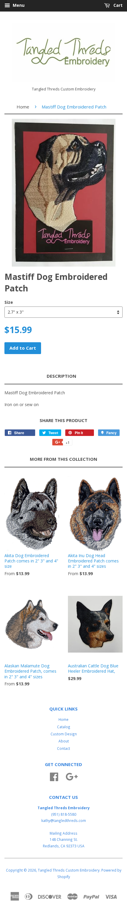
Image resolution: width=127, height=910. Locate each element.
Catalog (63, 726)
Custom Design (64, 733)
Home (23, 107)
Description (61, 376)
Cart (117, 5)
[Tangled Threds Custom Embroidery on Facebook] (54, 775)
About (63, 741)
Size (8, 302)
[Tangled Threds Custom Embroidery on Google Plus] (72, 775)
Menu (18, 5)
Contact (63, 748)
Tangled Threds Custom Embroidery (69, 870)
